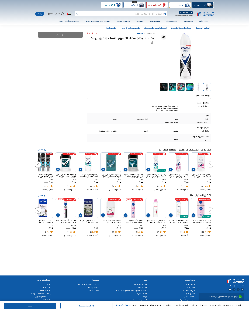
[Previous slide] (212, 162)
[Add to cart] (193, 169)
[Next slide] (40, 162)
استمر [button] (30, 305)
